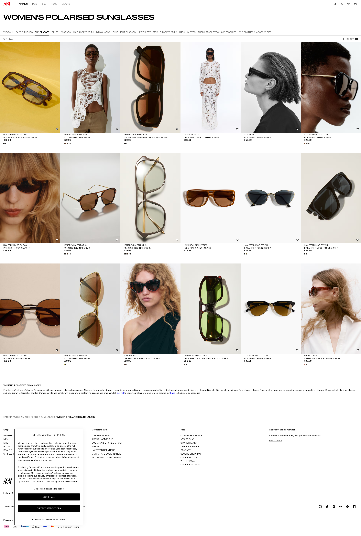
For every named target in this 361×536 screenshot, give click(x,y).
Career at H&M (101, 435)
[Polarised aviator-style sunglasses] (150, 87)
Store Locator (189, 443)
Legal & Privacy (189, 446)
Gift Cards (9, 454)
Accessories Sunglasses (40, 417)
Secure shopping (190, 454)
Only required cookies (49, 508)
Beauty (66, 4)
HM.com (7, 417)
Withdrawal (187, 461)
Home (54, 4)
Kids (43, 4)
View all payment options (68, 527)
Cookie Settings (190, 464)
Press (95, 446)
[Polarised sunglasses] (90, 87)
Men (34, 4)
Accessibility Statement (106, 457)
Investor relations (103, 450)
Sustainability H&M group (107, 443)
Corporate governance (106, 454)
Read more (275, 440)
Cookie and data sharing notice (49, 489)
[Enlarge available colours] (5, 143)
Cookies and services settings (49, 519)
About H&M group (102, 439)
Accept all (49, 497)
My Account (187, 439)
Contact (185, 450)
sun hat (120, 393)
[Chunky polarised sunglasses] (150, 308)
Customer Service (191, 435)
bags (172, 393)
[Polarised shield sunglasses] (210, 87)
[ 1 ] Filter (348, 39)
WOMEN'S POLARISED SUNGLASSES (76, 417)
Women (23, 4)
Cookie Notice (188, 457)
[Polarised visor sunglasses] (30, 87)
